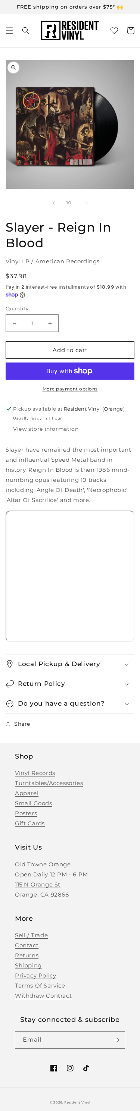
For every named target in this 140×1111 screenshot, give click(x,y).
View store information (45, 429)
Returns (26, 955)
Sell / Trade (31, 935)
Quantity (17, 308)
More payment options (70, 389)
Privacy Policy (35, 975)
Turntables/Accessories (49, 783)
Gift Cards (30, 823)
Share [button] (22, 724)
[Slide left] (54, 203)
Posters (26, 813)
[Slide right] (86, 203)
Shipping (28, 965)
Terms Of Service (40, 985)
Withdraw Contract (43, 995)
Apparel (26, 793)
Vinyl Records (35, 772)
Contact (26, 945)
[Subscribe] (116, 1040)
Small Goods (33, 803)
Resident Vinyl (77, 1102)
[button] (9, 30)
